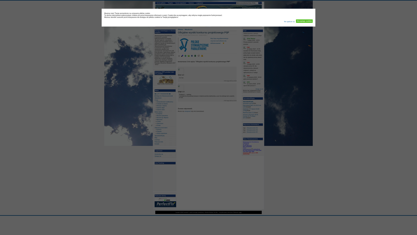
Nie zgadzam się (289, 21)
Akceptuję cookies (304, 21)
